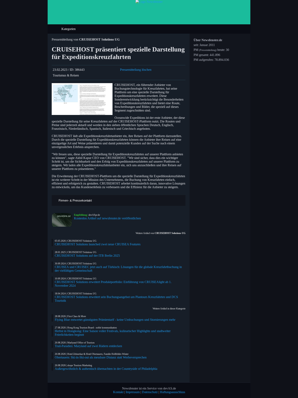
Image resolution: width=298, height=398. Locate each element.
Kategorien (68, 29)
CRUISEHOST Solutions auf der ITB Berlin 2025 (87, 255)
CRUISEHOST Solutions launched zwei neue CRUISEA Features (97, 244)
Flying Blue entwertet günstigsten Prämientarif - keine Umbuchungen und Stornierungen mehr (115, 319)
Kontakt (118, 392)
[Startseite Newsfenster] (149, 1)
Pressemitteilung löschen (135, 69)
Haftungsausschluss (172, 392)
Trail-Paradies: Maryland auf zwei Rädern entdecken (88, 346)
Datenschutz (150, 392)
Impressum (133, 392)
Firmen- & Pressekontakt (75, 200)
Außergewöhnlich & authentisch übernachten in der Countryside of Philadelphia (106, 368)
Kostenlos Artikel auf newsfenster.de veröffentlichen (107, 218)
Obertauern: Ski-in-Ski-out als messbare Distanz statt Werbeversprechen (101, 357)
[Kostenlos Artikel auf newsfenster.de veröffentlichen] (63, 220)
